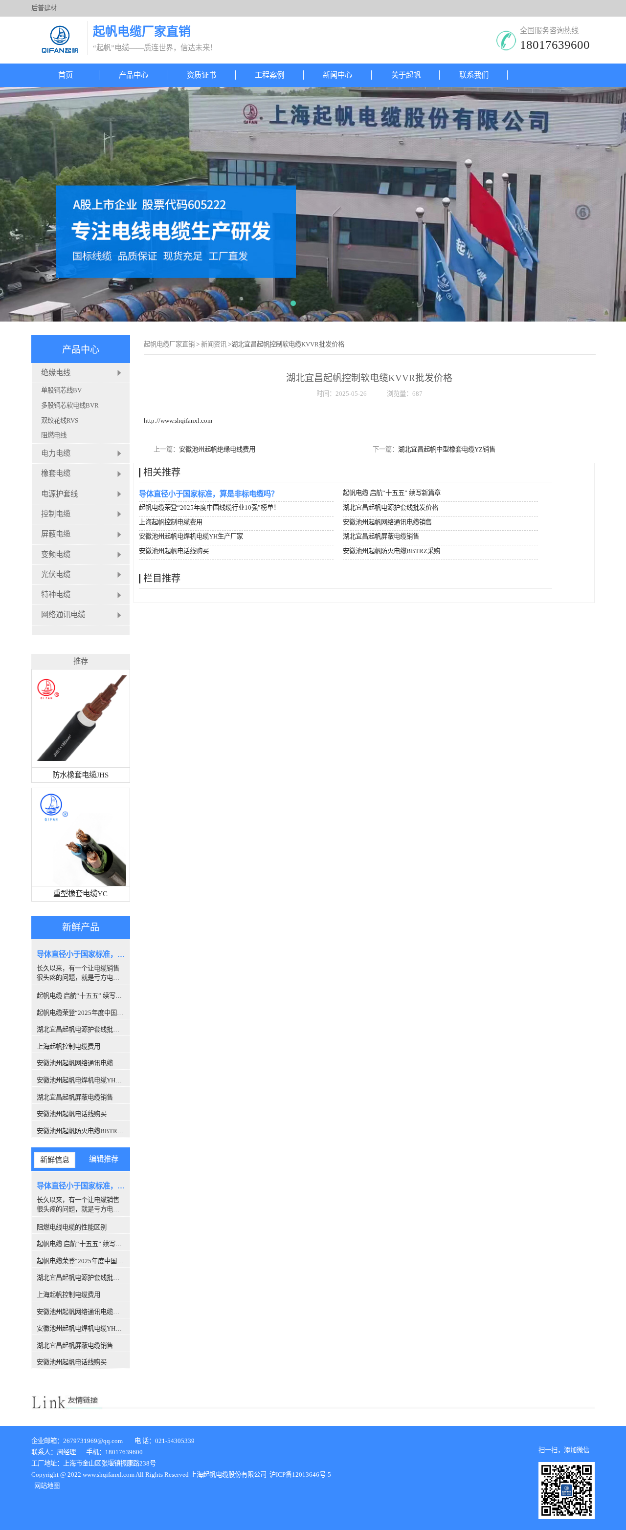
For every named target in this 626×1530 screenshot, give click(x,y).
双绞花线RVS (59, 420)
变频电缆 (55, 554)
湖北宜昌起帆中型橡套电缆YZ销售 (446, 449)
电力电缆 (55, 453)
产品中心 (133, 75)
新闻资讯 (213, 344)
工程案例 (269, 75)
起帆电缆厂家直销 (169, 344)
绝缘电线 (55, 372)
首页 (65, 75)
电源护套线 (59, 494)
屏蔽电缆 (55, 534)
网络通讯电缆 (63, 615)
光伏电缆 (55, 574)
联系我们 (474, 75)
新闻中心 (337, 75)
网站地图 (47, 1485)
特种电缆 (55, 595)
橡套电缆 (55, 474)
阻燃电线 (54, 435)
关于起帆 (406, 75)
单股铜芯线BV (61, 390)
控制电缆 (55, 514)
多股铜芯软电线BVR (70, 405)
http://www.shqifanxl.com (178, 420)
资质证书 (201, 75)
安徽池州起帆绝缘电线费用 (217, 449)
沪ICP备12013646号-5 (299, 1474)
